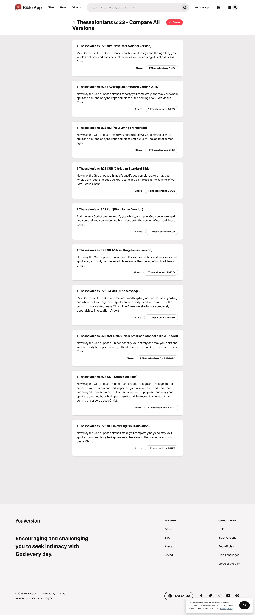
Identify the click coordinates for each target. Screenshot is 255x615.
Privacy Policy (47, 593)
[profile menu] (232, 7)
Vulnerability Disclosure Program (34, 598)
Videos (76, 7)
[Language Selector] (218, 7)
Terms (61, 593)
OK (244, 605)
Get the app (202, 7)
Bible (51, 7)
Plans (63, 7)
